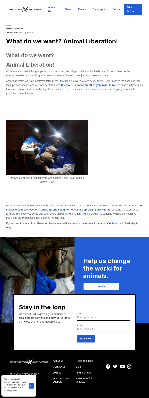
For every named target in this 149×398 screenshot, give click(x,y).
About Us (51, 9)
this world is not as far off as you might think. (88, 85)
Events (82, 9)
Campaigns (99, 9)
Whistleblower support (61, 380)
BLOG (8, 25)
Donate (116, 9)
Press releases (84, 360)
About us (58, 360)
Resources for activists (84, 380)
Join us (57, 372)
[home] (26, 9)
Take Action (130, 9)
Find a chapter (84, 372)
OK (31, 386)
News (68, 9)
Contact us (59, 366)
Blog (78, 366)
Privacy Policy (10, 391)
